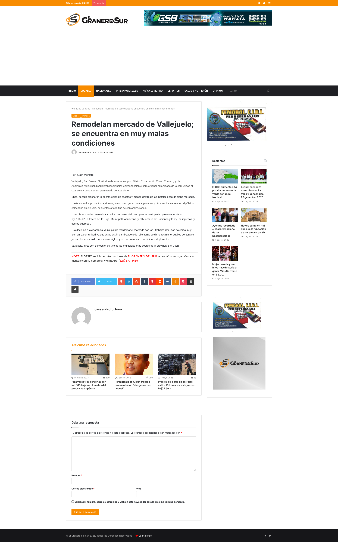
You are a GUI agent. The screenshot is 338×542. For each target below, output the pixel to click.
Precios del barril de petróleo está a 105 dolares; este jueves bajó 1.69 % (176, 385)
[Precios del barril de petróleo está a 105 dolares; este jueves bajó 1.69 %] (177, 364)
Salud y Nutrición (196, 90)
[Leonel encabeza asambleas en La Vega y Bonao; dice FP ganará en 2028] (254, 176)
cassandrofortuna (87, 152)
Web (138, 488)
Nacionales (103, 90)
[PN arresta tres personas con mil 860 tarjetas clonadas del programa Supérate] (90, 364)
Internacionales (127, 90)
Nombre (76, 475)
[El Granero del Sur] (97, 19)
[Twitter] (270, 536)
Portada (86, 116)
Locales (86, 90)
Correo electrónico (83, 488)
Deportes (174, 90)
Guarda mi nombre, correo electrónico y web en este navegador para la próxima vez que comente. (129, 501)
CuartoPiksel (145, 535)
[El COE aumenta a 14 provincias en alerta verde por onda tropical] (225, 176)
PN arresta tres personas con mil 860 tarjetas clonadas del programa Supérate (88, 385)
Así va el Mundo (153, 90)
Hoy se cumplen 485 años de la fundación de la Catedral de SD (253, 229)
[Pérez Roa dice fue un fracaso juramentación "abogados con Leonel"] (134, 364)
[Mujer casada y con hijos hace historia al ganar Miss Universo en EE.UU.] (225, 253)
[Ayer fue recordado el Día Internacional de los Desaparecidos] (225, 215)
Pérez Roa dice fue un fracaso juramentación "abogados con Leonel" (133, 385)
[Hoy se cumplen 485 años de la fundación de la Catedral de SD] (254, 215)
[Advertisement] (169, 59)
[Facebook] (266, 536)
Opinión (218, 90)
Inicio (72, 90)
